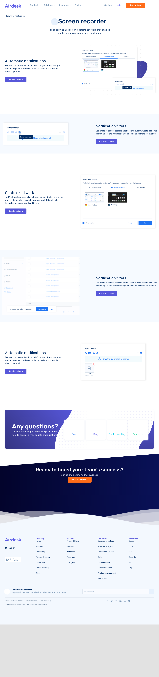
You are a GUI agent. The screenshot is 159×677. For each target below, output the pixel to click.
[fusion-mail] (125, 601)
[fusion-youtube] (129, 601)
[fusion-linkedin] (120, 601)
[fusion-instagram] (116, 601)
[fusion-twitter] (112, 601)
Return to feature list (15, 16)
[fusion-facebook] (107, 601)
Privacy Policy (46, 601)
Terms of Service (32, 601)
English (11, 548)
